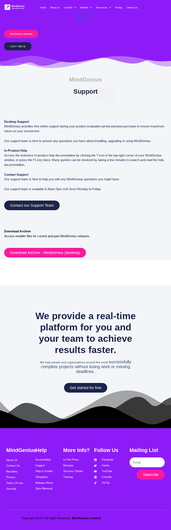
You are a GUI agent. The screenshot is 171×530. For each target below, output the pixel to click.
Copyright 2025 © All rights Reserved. (61, 518)
